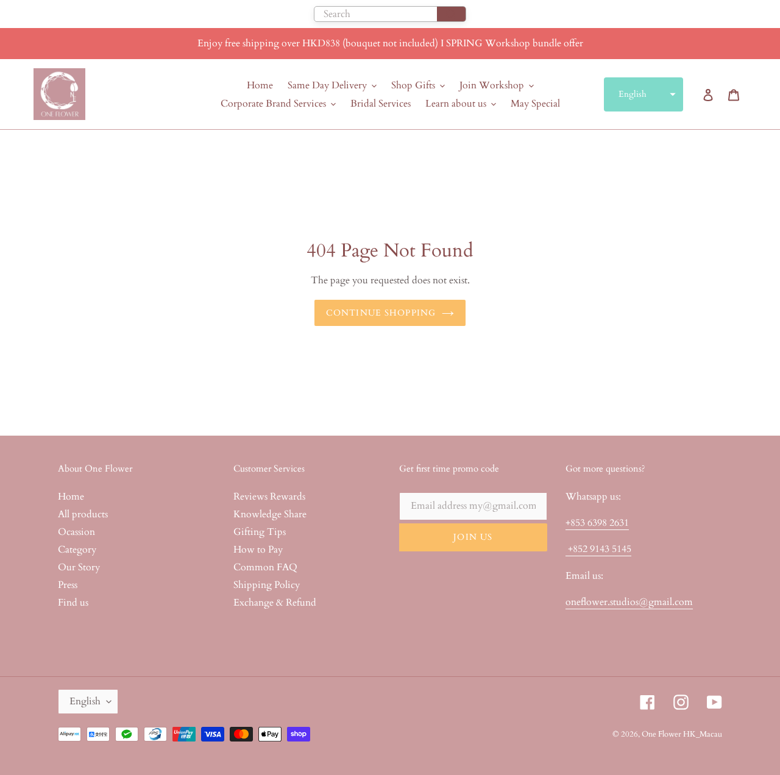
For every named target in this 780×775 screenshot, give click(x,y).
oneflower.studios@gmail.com (629, 602)
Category (77, 549)
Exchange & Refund (274, 602)
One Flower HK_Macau (682, 734)
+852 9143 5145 (598, 549)
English (85, 701)
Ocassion (76, 532)
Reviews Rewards (269, 496)
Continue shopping (381, 313)
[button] (643, 94)
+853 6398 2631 (597, 522)
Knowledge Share (270, 514)
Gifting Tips (259, 532)
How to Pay (258, 549)
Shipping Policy (266, 585)
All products (83, 514)
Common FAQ (265, 567)
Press (67, 585)
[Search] (451, 14)
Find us (73, 602)
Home (71, 496)
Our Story (79, 567)
